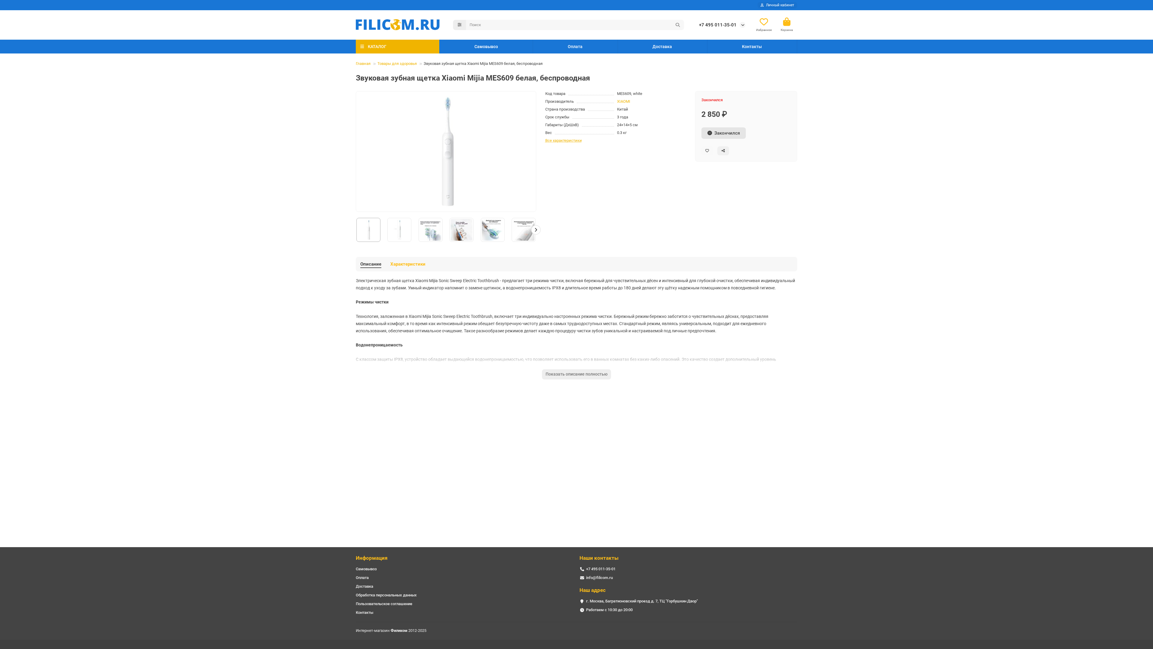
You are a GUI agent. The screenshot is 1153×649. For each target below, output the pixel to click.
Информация (372, 558)
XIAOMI (623, 101)
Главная (363, 63)
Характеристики (407, 264)
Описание (370, 264)
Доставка (662, 46)
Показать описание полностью (576, 374)
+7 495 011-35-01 (718, 25)
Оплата (575, 46)
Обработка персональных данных (386, 595)
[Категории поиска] (459, 25)
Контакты (752, 46)
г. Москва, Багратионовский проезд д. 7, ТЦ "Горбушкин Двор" (642, 601)
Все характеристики (563, 140)
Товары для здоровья (397, 63)
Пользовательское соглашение (384, 604)
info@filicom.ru (599, 577)
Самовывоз (486, 46)
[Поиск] (678, 25)
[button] (356, 230)
